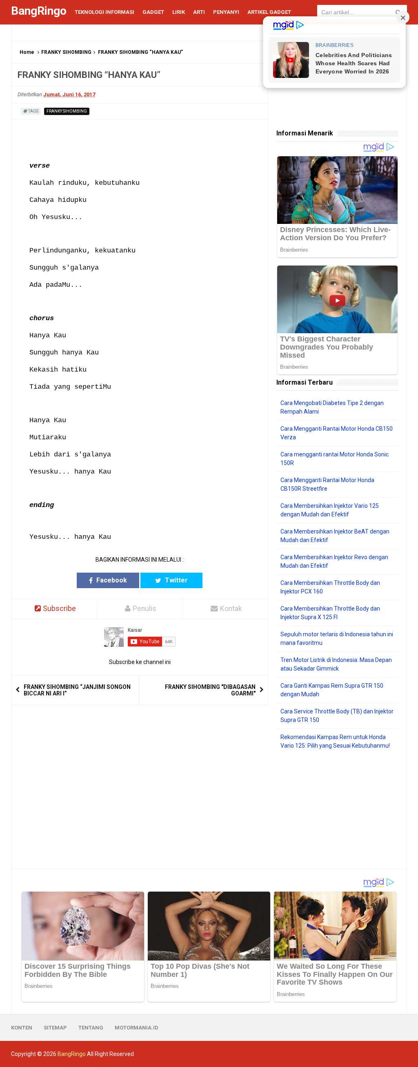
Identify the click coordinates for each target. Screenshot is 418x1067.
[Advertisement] (337, 809)
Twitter (175, 580)
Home (27, 52)
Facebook (111, 580)
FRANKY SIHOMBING (66, 52)
